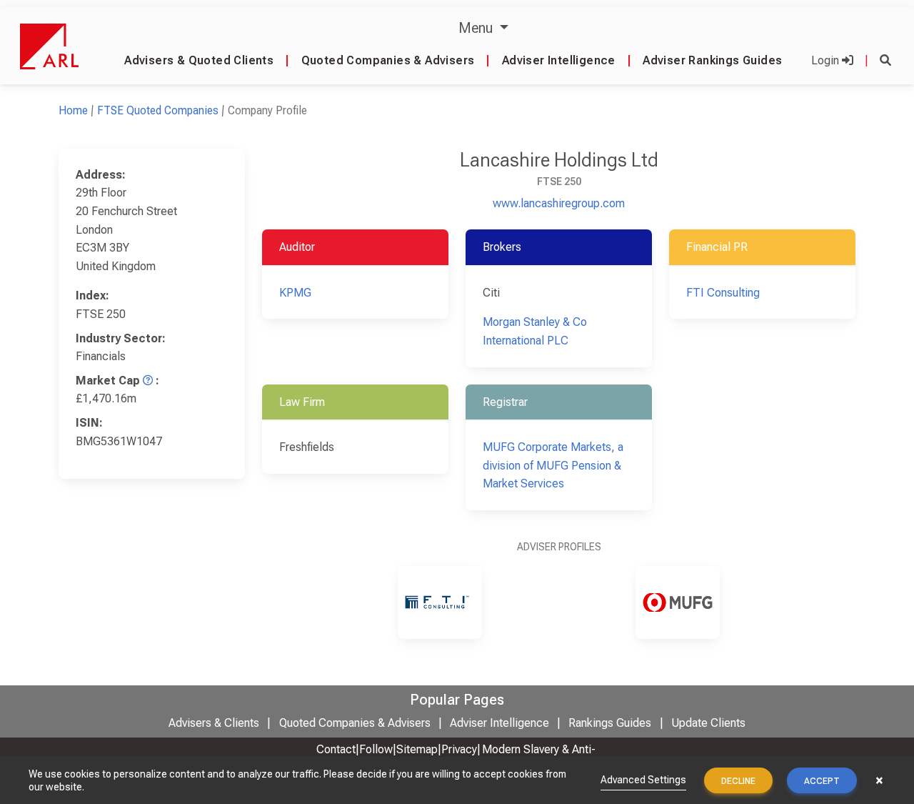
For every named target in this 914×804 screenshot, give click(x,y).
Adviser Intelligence (559, 60)
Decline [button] (738, 781)
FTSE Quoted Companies (158, 110)
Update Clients (708, 723)
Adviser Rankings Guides (712, 60)
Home (73, 110)
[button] (885, 60)
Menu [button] (477, 27)
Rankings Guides (609, 723)
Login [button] (826, 60)
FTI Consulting (723, 292)
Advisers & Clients (214, 723)
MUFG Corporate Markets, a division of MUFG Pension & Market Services (553, 465)
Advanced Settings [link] (643, 779)
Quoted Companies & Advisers (388, 60)
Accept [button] (822, 781)
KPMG (295, 292)
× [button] (879, 780)
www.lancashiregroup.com (559, 203)
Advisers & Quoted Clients (198, 60)
